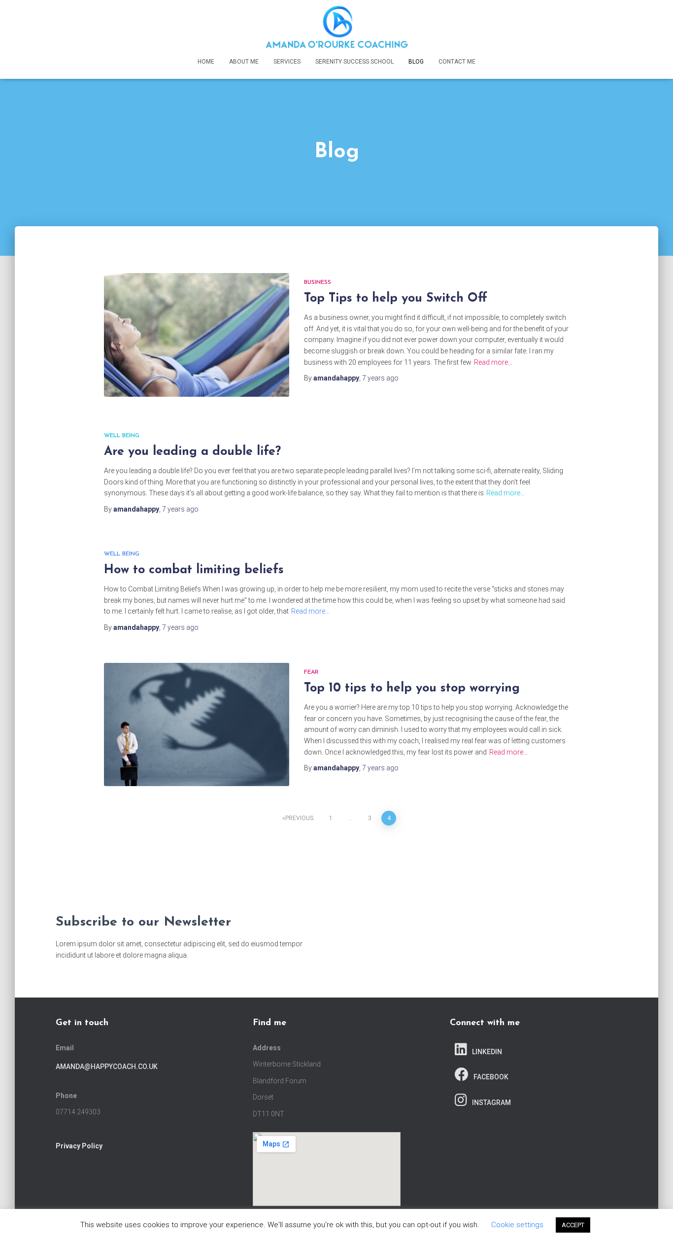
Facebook (490, 1077)
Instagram (491, 1102)
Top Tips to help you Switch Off (395, 298)
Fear (311, 672)
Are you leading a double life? (192, 452)
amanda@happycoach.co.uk (107, 1066)
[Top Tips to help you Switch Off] (196, 335)
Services (287, 61)
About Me (244, 61)
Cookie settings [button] (517, 1224)
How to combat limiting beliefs (194, 570)
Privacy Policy (79, 1146)
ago (380, 378)
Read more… (493, 362)
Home (206, 61)
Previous (299, 818)
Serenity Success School (354, 61)
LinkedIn (487, 1052)
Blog (416, 61)
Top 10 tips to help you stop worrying (412, 688)
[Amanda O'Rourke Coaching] (336, 27)
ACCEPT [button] (573, 1225)
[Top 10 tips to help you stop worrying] (196, 725)
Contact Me (456, 61)
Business (317, 282)
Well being (121, 436)
